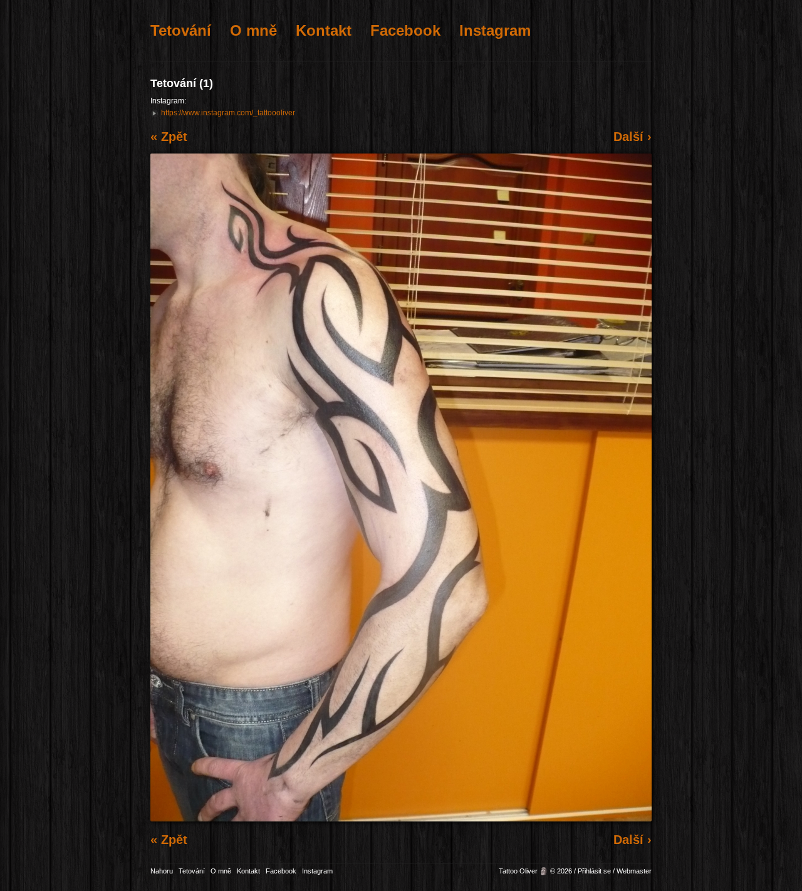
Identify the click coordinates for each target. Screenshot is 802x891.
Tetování (180, 30)
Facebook (405, 30)
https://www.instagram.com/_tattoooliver (228, 112)
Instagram (495, 30)
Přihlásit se (594, 871)
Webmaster (634, 871)
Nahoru (161, 871)
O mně (253, 30)
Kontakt (324, 30)
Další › (632, 136)
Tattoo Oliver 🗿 (523, 871)
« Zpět (168, 136)
